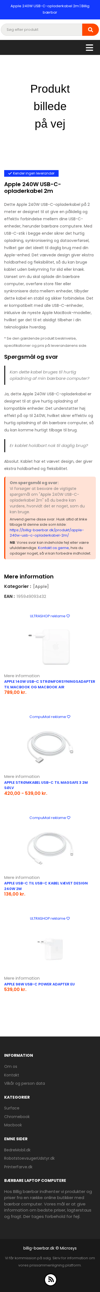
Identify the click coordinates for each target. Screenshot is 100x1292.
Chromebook (17, 1116)
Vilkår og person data (24, 1083)
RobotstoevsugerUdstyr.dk (29, 1158)
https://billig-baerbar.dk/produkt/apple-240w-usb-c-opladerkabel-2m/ (47, 532)
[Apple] (41, 586)
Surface (11, 1108)
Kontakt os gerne (53, 547)
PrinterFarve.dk (18, 1167)
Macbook (13, 1125)
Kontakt (11, 1075)
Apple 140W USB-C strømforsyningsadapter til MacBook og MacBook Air (49, 684)
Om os (10, 1066)
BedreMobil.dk (17, 1150)
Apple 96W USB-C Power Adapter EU (39, 984)
